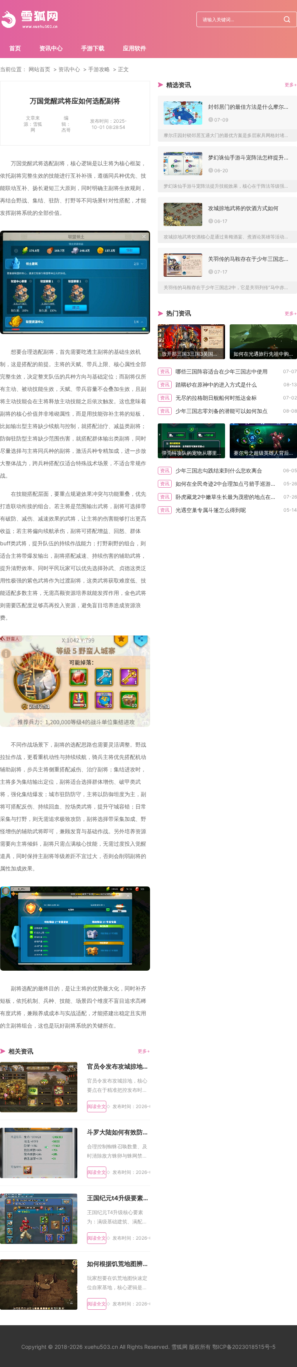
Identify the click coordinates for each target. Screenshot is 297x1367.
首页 (15, 48)
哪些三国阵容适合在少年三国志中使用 (222, 371)
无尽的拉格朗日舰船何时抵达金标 (216, 397)
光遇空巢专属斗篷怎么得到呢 (211, 510)
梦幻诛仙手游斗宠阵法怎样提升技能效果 (249, 157)
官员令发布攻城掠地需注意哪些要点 (118, 1066)
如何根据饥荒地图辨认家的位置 (118, 1264)
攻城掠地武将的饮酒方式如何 (243, 208)
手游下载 (92, 48)
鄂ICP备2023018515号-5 (244, 1346)
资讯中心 (51, 48)
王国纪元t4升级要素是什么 (118, 1198)
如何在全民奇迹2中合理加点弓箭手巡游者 (226, 483)
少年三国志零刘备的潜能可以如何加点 (222, 411)
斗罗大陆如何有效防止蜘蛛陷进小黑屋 (118, 1132)
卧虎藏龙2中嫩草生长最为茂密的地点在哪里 (229, 496)
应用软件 (134, 48)
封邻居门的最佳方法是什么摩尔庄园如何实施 (249, 106)
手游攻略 (99, 69)
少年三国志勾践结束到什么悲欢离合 (219, 470)
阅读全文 (96, 1106)
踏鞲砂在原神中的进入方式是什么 (216, 384)
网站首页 (39, 69)
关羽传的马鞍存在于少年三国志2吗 (249, 258)
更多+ (144, 1051)
